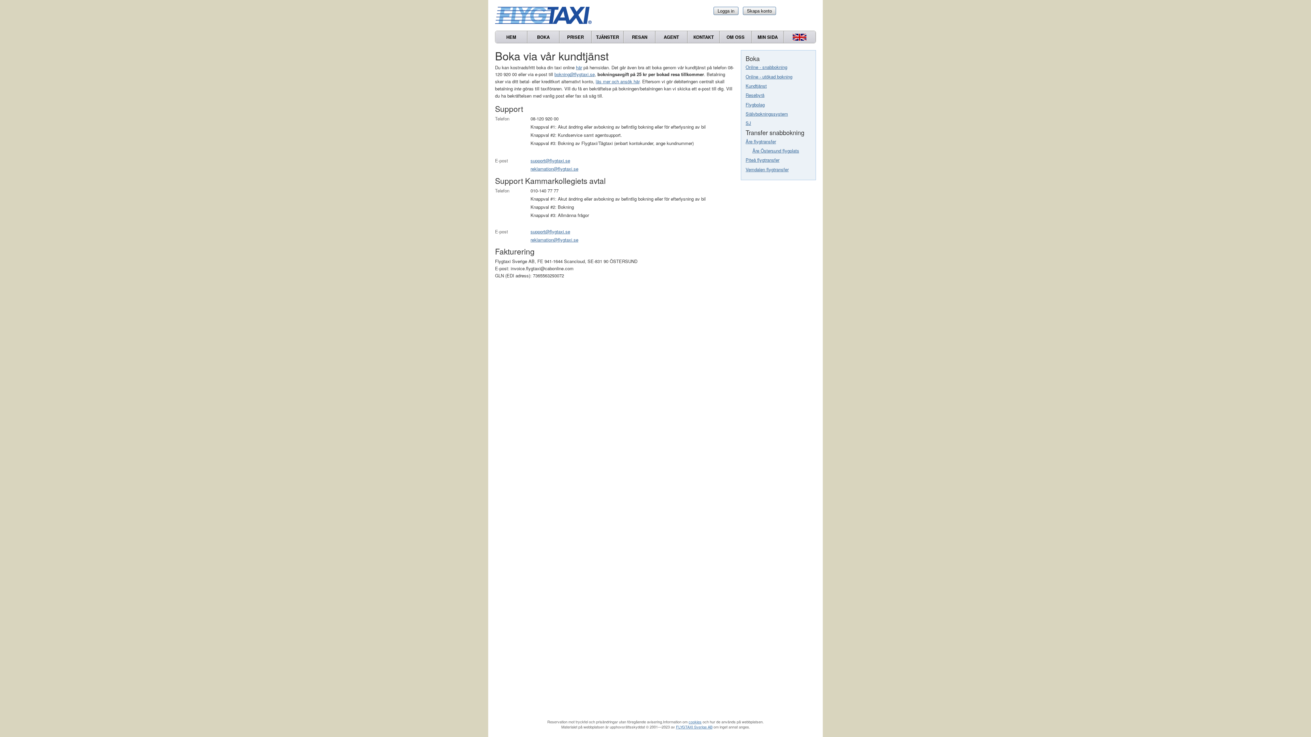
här (579, 67)
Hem (511, 37)
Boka (543, 37)
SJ (748, 123)
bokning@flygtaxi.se (574, 74)
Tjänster (607, 37)
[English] (800, 37)
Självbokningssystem (767, 114)
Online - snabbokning (766, 67)
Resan (639, 37)
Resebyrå (755, 95)
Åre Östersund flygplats (775, 150)
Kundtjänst (756, 86)
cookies (695, 721)
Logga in (726, 11)
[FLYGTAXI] (546, 15)
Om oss (736, 37)
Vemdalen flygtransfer (767, 169)
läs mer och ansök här (617, 81)
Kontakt (703, 37)
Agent (671, 37)
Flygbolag (755, 104)
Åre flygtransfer (761, 141)
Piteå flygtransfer (762, 160)
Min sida (768, 37)
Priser (575, 37)
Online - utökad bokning (769, 76)
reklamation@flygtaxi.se (554, 168)
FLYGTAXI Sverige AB (694, 726)
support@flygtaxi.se (550, 160)
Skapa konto (759, 11)
